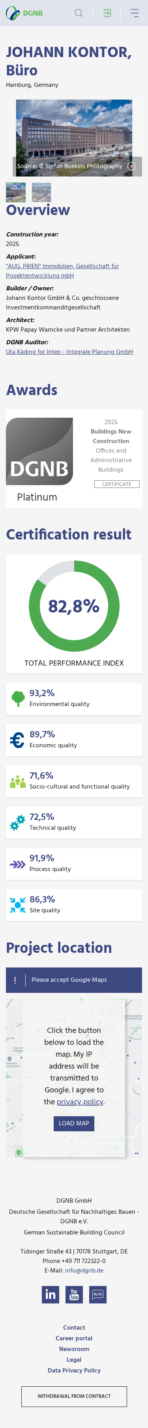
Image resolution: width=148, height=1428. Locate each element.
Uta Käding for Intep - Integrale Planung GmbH (69, 352)
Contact (74, 1328)
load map (74, 1124)
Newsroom (74, 1349)
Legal (74, 1360)
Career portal (74, 1339)
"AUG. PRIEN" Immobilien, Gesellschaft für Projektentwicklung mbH (62, 271)
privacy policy (80, 1102)
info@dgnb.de (84, 1271)
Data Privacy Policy (74, 1371)
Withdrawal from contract (74, 1396)
